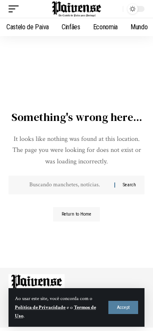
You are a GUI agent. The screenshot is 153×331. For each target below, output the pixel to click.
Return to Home (76, 214)
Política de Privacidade (40, 307)
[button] (123, 307)
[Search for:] (68, 185)
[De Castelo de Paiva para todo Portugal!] (76, 9)
